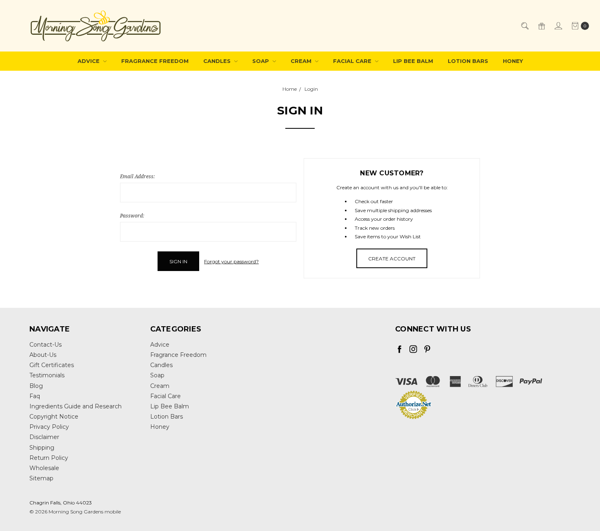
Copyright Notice (53, 416)
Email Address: (137, 176)
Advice (89, 61)
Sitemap (41, 478)
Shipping (41, 447)
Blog (36, 386)
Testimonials (46, 375)
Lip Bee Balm (413, 61)
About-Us (42, 354)
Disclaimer (44, 437)
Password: (132, 215)
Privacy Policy (49, 426)
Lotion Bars (468, 61)
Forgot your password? (231, 261)
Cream (302, 61)
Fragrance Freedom (155, 61)
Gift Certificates (51, 365)
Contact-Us (45, 344)
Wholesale (44, 468)
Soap (261, 61)
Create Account (392, 258)
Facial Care (353, 61)
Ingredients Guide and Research (75, 406)
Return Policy (48, 458)
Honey (513, 61)
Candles (217, 61)
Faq (34, 396)
